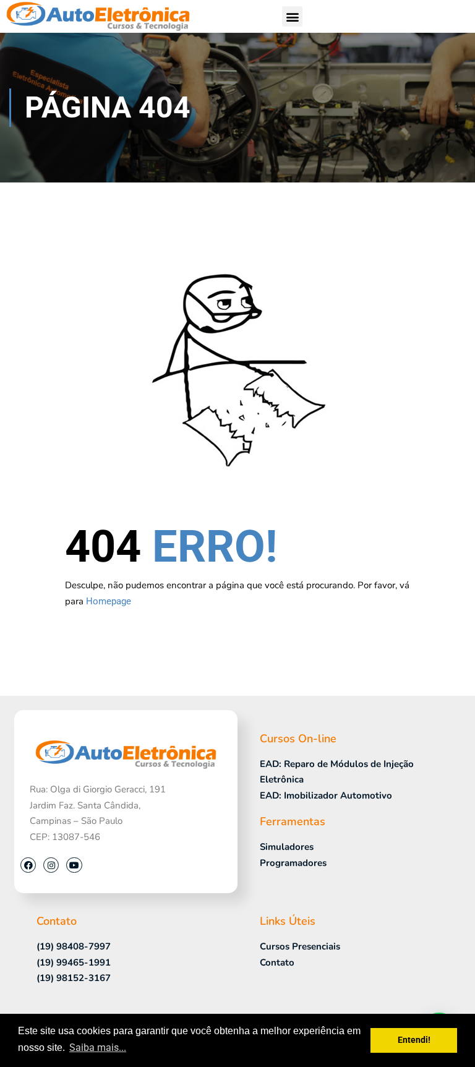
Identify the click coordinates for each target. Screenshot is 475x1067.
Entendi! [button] (414, 1040)
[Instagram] (51, 865)
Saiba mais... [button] (97, 1047)
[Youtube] (74, 865)
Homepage (108, 601)
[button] (292, 16)
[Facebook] (28, 865)
